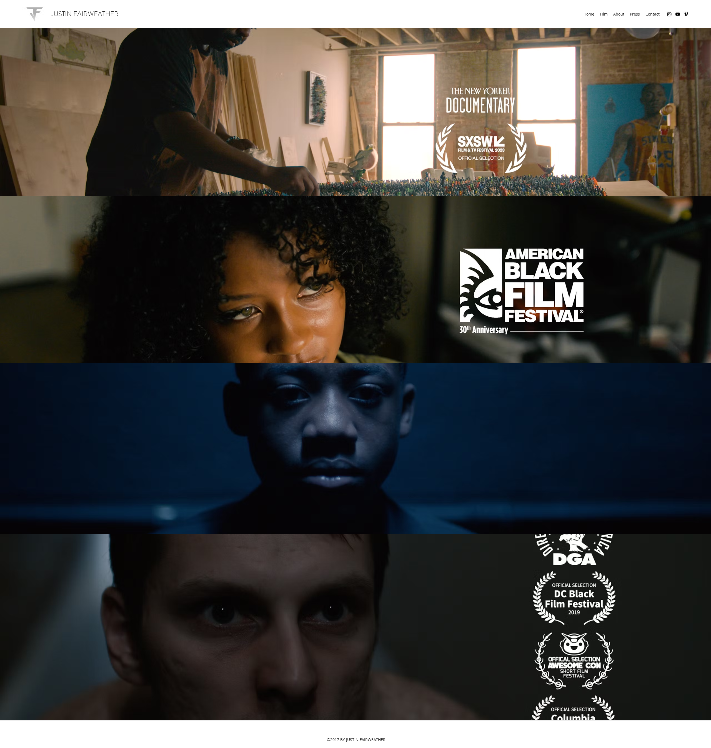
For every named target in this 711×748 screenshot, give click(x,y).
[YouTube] (677, 14)
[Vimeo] (686, 14)
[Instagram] (669, 14)
